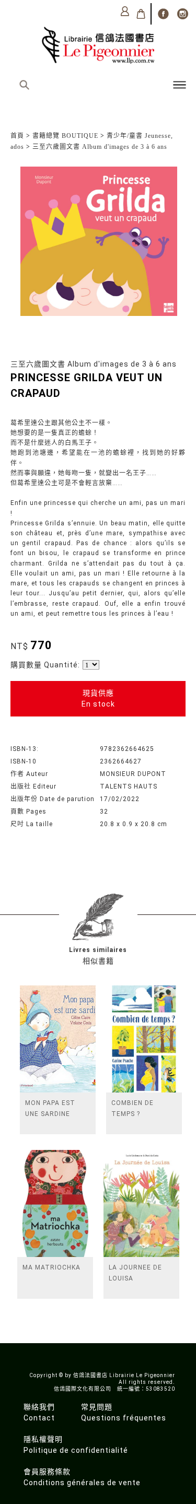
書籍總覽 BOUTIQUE (65, 135)
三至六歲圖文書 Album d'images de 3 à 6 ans (99, 146)
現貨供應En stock (98, 698)
